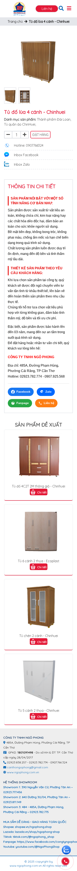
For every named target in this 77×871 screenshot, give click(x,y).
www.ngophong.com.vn (23, 772)
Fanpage (22, 403)
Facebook (23, 391)
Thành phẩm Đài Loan (53, 119)
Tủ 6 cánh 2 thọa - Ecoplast (38, 561)
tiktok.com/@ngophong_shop (33, 837)
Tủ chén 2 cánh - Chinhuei (38, 636)
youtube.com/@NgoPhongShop (38, 846)
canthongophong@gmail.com (27, 767)
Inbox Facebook (26, 155)
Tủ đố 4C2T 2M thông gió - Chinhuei (38, 486)
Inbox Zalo (22, 164)
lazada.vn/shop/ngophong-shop (37, 832)
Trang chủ (15, 21)
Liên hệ (47, 9)
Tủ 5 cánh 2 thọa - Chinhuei (38, 710)
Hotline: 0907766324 (28, 145)
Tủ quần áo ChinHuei (19, 124)
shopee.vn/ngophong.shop (33, 827)
